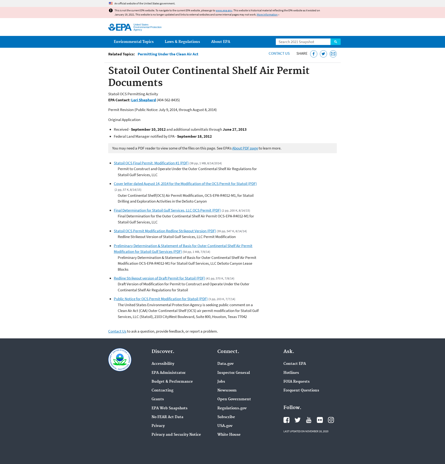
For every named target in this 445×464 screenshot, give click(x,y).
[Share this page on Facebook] (313, 53)
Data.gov (225, 364)
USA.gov (224, 426)
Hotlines (291, 373)
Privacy (158, 426)
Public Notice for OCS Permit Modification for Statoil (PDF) (161, 298)
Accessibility (163, 364)
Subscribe (226, 417)
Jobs (221, 382)
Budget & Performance (172, 382)
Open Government (234, 399)
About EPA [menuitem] (220, 42)
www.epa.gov (224, 10)
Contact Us (279, 53)
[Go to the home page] (120, 27)
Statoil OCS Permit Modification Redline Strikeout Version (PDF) (165, 230)
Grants (158, 399)
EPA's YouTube (309, 420)
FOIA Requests (296, 382)
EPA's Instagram (331, 420)
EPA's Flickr (320, 420)
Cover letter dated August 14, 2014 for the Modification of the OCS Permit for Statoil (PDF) (185, 183)
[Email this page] (333, 53)
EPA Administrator (169, 373)
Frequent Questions (301, 390)
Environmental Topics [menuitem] (134, 42)
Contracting (162, 390)
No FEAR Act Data (167, 417)
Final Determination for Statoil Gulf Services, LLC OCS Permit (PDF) (167, 210)
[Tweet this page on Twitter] (323, 53)
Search (336, 41)
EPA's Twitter (298, 420)
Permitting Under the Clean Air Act (168, 54)
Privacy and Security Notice (176, 435)
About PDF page (245, 148)
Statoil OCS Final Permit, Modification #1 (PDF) (151, 162)
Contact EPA (294, 364)
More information (267, 14)
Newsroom (227, 390)
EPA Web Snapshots (170, 408)
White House (229, 435)
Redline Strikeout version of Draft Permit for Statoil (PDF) (159, 278)
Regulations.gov (232, 408)
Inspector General (233, 373)
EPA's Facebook (286, 420)
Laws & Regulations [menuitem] (182, 42)
